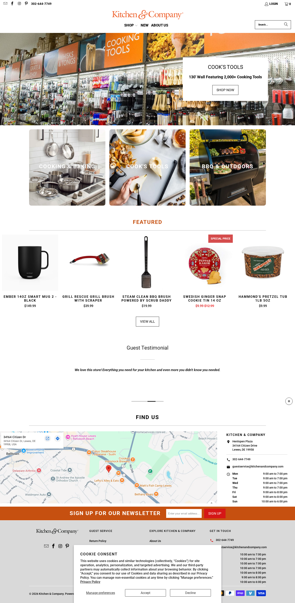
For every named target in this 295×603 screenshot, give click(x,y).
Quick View (30, 272)
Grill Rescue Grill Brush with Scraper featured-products (88, 263)
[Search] (286, 24)
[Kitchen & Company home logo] (147, 15)
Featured (147, 222)
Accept (145, 593)
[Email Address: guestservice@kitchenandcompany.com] (5, 4)
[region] (147, 370)
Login (273, 4)
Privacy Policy (90, 582)
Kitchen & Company (51, 593)
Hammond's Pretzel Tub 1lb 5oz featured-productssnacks (263, 263)
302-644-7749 (41, 4)
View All (147, 321)
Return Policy (97, 541)
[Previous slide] (9, 272)
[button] (288, 4)
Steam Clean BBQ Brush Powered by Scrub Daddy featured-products (146, 263)
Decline (190, 593)
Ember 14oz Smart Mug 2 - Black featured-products (30, 263)
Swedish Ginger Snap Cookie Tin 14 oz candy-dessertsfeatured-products (205, 263)
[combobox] (273, 24)
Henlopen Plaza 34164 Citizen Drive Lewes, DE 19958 (244, 445)
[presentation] (67, 167)
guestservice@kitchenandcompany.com (257, 466)
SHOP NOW (225, 90)
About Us (155, 541)
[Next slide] (286, 272)
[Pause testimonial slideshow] (289, 401)
